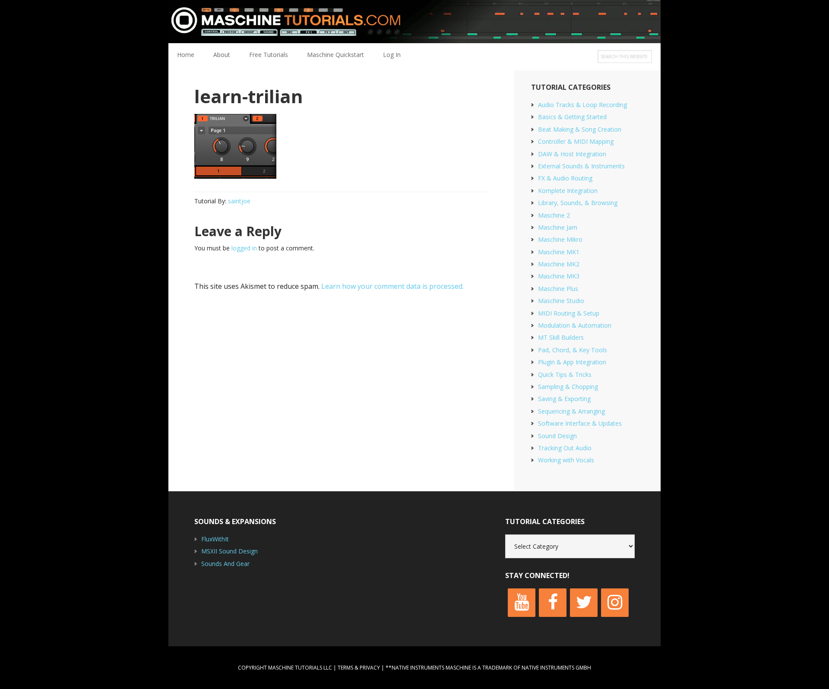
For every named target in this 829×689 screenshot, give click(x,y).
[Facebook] (552, 602)
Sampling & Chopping (568, 386)
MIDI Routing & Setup (568, 313)
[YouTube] (521, 602)
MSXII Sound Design (229, 551)
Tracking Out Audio (565, 448)
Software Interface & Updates (580, 423)
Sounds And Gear (225, 563)
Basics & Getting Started (572, 117)
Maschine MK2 (558, 264)
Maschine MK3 (558, 276)
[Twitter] (584, 602)
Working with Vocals (566, 460)
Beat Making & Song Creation (579, 129)
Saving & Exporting (564, 399)
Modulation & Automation (574, 325)
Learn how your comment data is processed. (392, 286)
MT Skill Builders (561, 337)
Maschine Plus (558, 288)
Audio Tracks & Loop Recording (582, 105)
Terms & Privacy (359, 667)
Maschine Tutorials (414, 21)
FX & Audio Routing (565, 178)
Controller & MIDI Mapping (576, 141)
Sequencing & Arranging (571, 411)
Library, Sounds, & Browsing (577, 203)
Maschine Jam (557, 227)
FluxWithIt (215, 539)
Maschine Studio (561, 301)
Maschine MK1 (558, 252)
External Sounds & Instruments (581, 166)
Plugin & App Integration (572, 362)
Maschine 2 (554, 215)
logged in (244, 248)
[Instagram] (615, 602)
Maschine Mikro (560, 239)
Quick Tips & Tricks (565, 374)
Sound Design (557, 436)
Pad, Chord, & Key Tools (572, 350)
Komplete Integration (568, 190)
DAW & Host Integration (572, 154)
